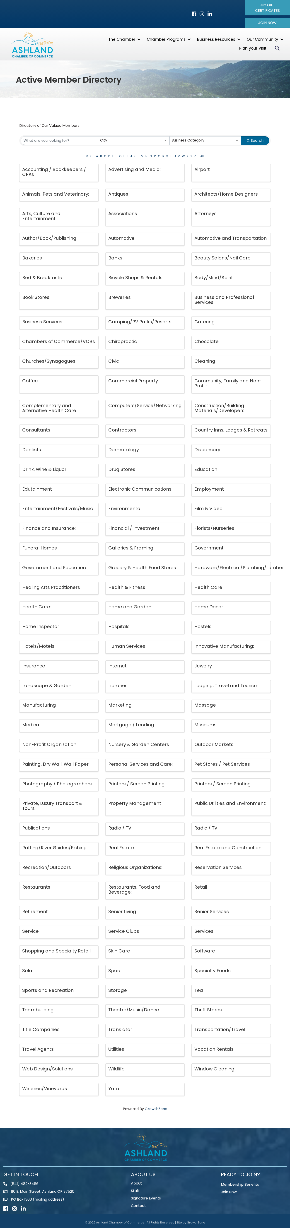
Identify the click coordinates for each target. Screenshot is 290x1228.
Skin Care (119, 951)
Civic (113, 361)
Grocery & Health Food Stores (142, 567)
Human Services (126, 646)
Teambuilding (38, 1010)
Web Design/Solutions (47, 1069)
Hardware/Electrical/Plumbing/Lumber (239, 567)
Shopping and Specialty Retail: (57, 951)
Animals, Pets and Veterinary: (55, 194)
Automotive (121, 238)
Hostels (202, 626)
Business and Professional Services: (224, 299)
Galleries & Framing (130, 548)
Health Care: (36, 607)
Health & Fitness (126, 587)
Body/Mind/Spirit (213, 277)
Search (257, 140)
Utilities (116, 1049)
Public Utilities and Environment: (230, 803)
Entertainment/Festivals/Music (57, 508)
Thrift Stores (208, 1010)
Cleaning (204, 361)
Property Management (134, 803)
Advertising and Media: (134, 169)
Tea (198, 990)
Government (209, 548)
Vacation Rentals (214, 1049)
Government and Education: (54, 567)
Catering (204, 322)
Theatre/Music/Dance (133, 1010)
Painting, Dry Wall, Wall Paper (55, 764)
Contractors (122, 430)
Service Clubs (123, 931)
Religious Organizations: (135, 867)
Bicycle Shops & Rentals (135, 277)
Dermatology (123, 449)
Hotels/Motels (38, 646)
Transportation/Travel (219, 1029)
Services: (204, 931)
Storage (117, 990)
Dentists (31, 449)
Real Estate (121, 847)
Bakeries (32, 258)
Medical (31, 725)
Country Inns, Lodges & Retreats (231, 430)
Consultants (36, 430)
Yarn (113, 1088)
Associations (122, 213)
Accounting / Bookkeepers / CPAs (54, 171)
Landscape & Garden (46, 685)
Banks (115, 258)
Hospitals (119, 626)
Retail (200, 887)
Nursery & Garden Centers (138, 744)
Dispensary (207, 449)
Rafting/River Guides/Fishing (54, 847)
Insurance (33, 666)
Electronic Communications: (140, 489)
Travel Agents (38, 1049)
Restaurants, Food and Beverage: (134, 889)
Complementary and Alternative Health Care (49, 408)
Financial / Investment (134, 528)
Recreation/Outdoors (46, 867)
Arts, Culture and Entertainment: (41, 216)
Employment (209, 489)
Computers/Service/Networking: (145, 405)
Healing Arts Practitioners (51, 587)
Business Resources (216, 39)
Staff (135, 1190)
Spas (114, 970)
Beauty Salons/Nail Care (222, 258)
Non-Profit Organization (49, 744)
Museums (205, 725)
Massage (205, 705)
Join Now (229, 1191)
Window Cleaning (214, 1069)
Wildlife (116, 1069)
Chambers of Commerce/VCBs (58, 341)
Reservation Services (218, 867)
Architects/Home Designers (226, 194)
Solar (28, 970)
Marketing (120, 705)
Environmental (125, 508)
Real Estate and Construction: (228, 847)
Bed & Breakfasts (42, 277)
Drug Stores (121, 469)
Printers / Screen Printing (136, 784)
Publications (36, 828)
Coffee (30, 381)
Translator (120, 1029)
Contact (138, 1205)
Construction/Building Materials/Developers (219, 408)
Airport (202, 169)
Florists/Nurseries (214, 528)
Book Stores (35, 297)
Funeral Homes (39, 548)
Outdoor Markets (213, 744)
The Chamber (121, 39)
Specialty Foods (212, 970)
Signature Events (146, 1198)
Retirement (35, 911)
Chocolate (206, 341)
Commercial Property (133, 381)
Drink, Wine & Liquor (44, 469)
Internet (117, 666)
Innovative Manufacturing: (224, 646)
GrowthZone (156, 1108)
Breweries (119, 297)
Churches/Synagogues (48, 361)
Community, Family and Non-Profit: (228, 383)
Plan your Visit (252, 48)
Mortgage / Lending (131, 725)
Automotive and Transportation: (231, 238)
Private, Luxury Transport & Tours (52, 805)
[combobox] (134, 140)
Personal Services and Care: (140, 764)
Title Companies (41, 1029)
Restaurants (36, 887)
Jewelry (203, 666)
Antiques (118, 194)
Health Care (208, 587)
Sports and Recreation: (48, 990)
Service (30, 931)
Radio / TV (119, 828)
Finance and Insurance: (49, 528)
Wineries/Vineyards (44, 1088)
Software (204, 951)
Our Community (262, 39)
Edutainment (37, 489)
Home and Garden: (130, 607)
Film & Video (208, 508)
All (202, 156)
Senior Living (122, 911)
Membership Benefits (240, 1184)
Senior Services (211, 911)
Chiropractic (122, 341)
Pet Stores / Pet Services (222, 764)
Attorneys (205, 213)
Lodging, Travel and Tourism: (226, 685)
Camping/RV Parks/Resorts (140, 322)
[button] (267, 7)
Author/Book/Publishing (49, 238)
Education (205, 469)
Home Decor (208, 607)
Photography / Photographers (57, 784)
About (136, 1183)
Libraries (118, 685)
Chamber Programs (166, 39)
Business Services (42, 322)
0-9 (89, 156)
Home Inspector (40, 626)
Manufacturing (39, 705)
